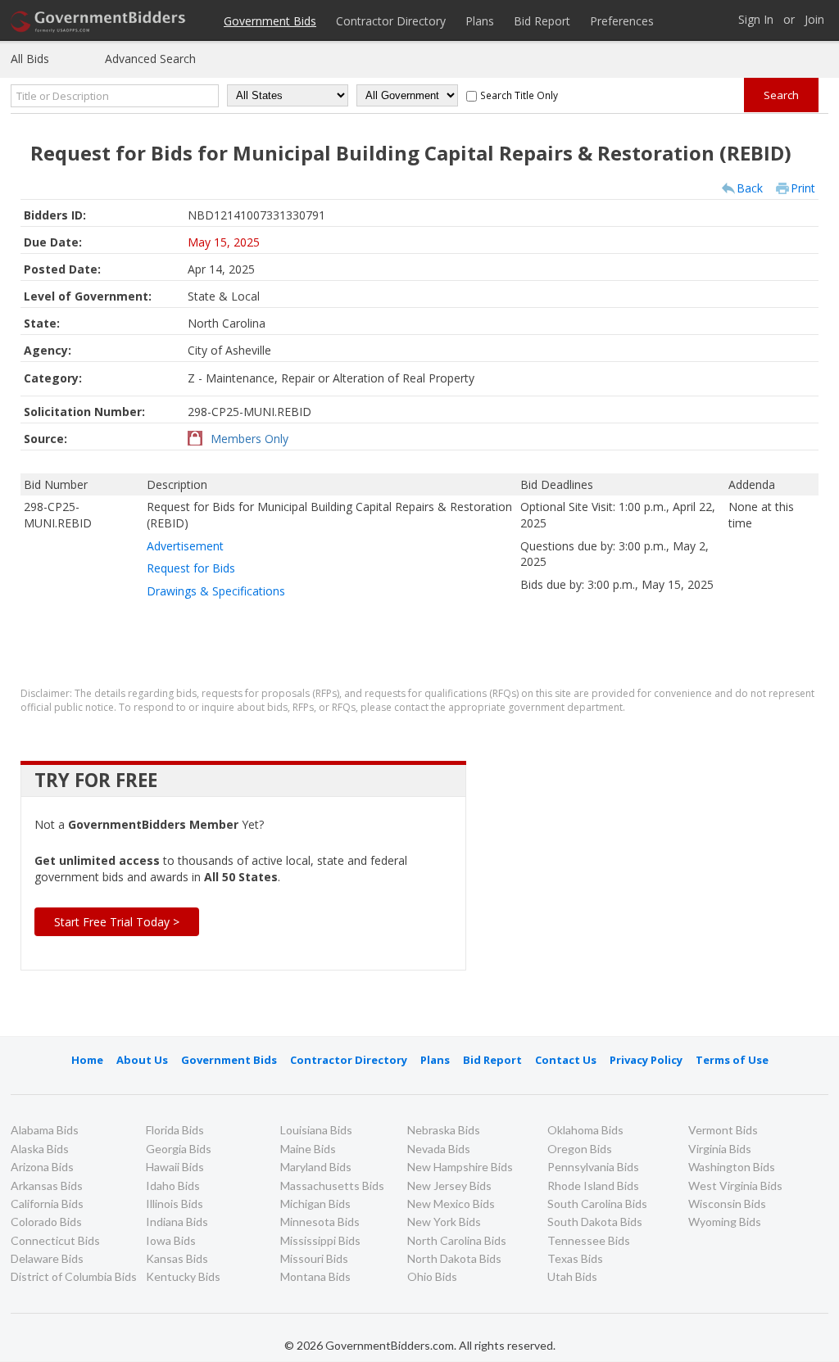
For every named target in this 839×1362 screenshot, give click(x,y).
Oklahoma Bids (585, 1130)
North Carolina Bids (456, 1240)
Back (750, 188)
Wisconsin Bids (727, 1203)
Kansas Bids (177, 1258)
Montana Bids (315, 1276)
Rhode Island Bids (593, 1185)
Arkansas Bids (47, 1185)
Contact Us (565, 1059)
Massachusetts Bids (332, 1185)
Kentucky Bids (183, 1276)
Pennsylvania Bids (593, 1167)
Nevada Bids (438, 1149)
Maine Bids (308, 1149)
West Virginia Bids (735, 1185)
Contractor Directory (391, 21)
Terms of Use (732, 1059)
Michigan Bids (315, 1203)
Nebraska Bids (443, 1130)
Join (814, 20)
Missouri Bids (314, 1258)
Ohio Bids (432, 1276)
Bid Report (542, 21)
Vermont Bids (723, 1130)
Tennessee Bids (588, 1240)
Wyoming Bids (724, 1222)
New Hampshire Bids (460, 1167)
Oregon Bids (579, 1149)
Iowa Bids (171, 1240)
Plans (479, 21)
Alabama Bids (45, 1130)
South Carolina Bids (597, 1203)
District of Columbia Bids (74, 1276)
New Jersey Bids (449, 1185)
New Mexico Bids (451, 1203)
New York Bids (444, 1222)
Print (803, 188)
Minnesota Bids (320, 1222)
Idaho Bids (173, 1185)
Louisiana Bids (316, 1130)
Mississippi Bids (320, 1240)
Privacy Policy (646, 1059)
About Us (142, 1059)
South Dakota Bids (594, 1222)
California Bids (47, 1203)
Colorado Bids (46, 1222)
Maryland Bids (315, 1167)
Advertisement (185, 546)
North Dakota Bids (454, 1258)
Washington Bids (731, 1167)
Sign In (755, 20)
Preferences (622, 21)
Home (87, 1059)
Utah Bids (572, 1276)
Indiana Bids (177, 1222)
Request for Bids (191, 568)
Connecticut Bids (55, 1240)
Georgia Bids (178, 1149)
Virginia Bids (719, 1149)
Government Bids (270, 21)
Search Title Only (519, 95)
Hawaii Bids (175, 1167)
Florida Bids (175, 1130)
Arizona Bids (42, 1167)
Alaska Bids (40, 1149)
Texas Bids (575, 1258)
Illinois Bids (174, 1203)
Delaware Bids (47, 1258)
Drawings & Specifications (216, 591)
